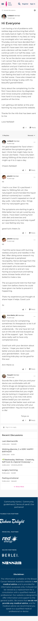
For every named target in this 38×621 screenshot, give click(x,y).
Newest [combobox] (31, 136)
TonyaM (10, 375)
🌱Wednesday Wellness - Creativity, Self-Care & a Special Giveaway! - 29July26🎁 (18, 461)
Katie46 (13, 444)
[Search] (19, 4)
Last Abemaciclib (10, 441)
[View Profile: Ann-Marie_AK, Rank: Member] (4, 316)
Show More (20, 487)
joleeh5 (9, 176)
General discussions (9, 10)
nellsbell (11, 16)
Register (25, 4)
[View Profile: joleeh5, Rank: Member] (4, 177)
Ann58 (13, 473)
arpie (13, 454)
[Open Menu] (34, 10)
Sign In (32, 4)
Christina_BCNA (16, 465)
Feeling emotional (10, 478)
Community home (12, 502)
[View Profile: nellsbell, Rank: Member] (4, 16)
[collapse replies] (19, 140)
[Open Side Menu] (3, 3)
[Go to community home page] (8, 4)
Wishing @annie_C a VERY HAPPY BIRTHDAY (17, 450)
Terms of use (22, 504)
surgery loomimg (10, 470)
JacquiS (14, 481)
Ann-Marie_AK (12, 315)
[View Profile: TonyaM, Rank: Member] (4, 376)
